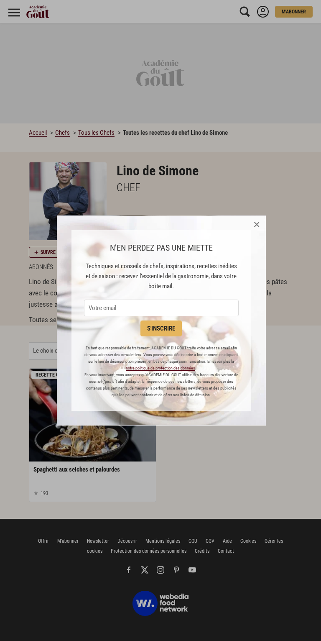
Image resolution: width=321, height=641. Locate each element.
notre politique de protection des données (160, 368)
